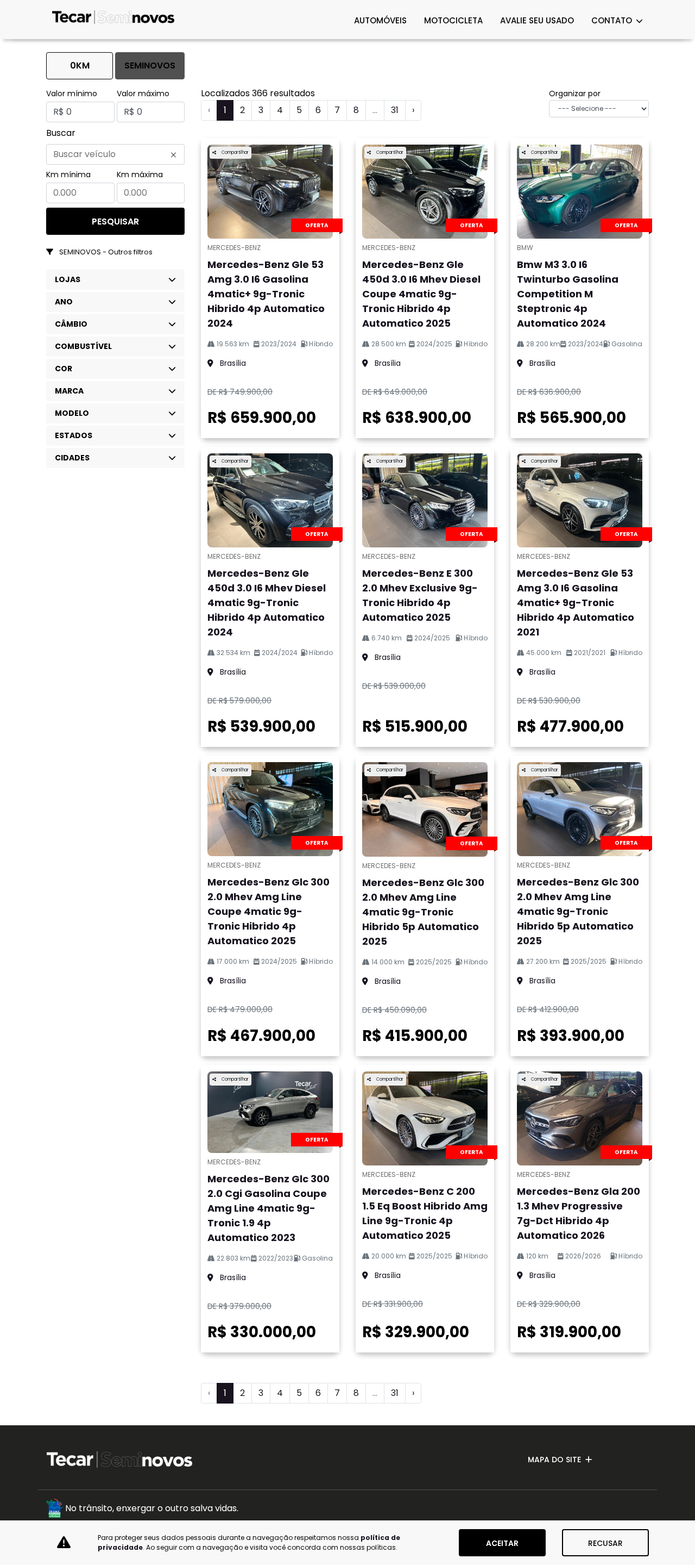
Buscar (60, 133)
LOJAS (67, 279)
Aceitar (502, 1543)
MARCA (69, 390)
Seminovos (149, 65)
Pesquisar (115, 221)
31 (395, 110)
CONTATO (612, 20)
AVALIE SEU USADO (537, 20)
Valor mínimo (71, 93)
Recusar (605, 1543)
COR (63, 368)
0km (80, 65)
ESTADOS (73, 435)
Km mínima (68, 174)
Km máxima (140, 174)
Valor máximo (143, 93)
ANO (64, 301)
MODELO (72, 413)
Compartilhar (234, 152)
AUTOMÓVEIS (380, 20)
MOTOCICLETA (453, 20)
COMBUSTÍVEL (83, 346)
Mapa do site (554, 1459)
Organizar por (575, 93)
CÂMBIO (71, 324)
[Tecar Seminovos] (113, 19)
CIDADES (72, 457)
